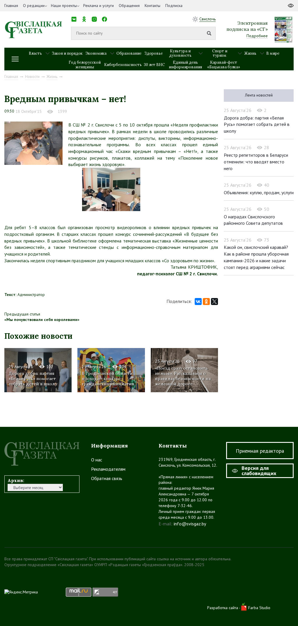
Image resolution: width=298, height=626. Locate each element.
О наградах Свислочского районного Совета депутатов (253, 220)
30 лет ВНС (154, 64)
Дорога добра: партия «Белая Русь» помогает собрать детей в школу (33, 378)
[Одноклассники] (206, 301)
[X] (214, 301)
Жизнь (250, 53)
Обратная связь (106, 478)
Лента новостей (259, 95)
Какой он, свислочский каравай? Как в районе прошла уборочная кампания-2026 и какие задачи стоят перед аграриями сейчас (256, 257)
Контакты (152, 5)
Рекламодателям (108, 469)
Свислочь (207, 19)
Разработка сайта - (224, 607)
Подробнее (257, 35)
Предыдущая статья (22, 314)
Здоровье (153, 53)
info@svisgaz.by (190, 524)
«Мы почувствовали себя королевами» (41, 319)
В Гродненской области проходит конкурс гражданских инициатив (108, 378)
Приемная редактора (260, 450)
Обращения (129, 5)
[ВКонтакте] (198, 301)
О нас (96, 460)
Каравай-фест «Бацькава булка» (223, 64)
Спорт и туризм (219, 53)
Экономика (96, 53)
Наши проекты (64, 5)
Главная (11, 5)
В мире (272, 53)
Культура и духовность (180, 53)
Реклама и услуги (98, 5)
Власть (35, 53)
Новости (32, 76)
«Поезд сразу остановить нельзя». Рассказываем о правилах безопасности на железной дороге (183, 376)
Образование (128, 53)
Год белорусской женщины (85, 64)
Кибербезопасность (123, 64)
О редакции (34, 5)
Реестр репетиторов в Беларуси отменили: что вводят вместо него (256, 161)
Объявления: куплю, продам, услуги (259, 192)
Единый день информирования (185, 64)
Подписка (173, 5)
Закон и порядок (67, 53)
